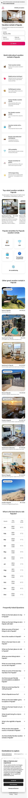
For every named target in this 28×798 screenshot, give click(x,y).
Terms (15, 794)
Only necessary (13, 784)
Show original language (8, 3)
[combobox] (13, 34)
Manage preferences (13, 788)
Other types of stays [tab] (19, 754)
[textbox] (7, 39)
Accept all (13, 780)
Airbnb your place (19, 8)
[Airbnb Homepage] (3, 7)
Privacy (11, 794)
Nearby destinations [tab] (7, 754)
